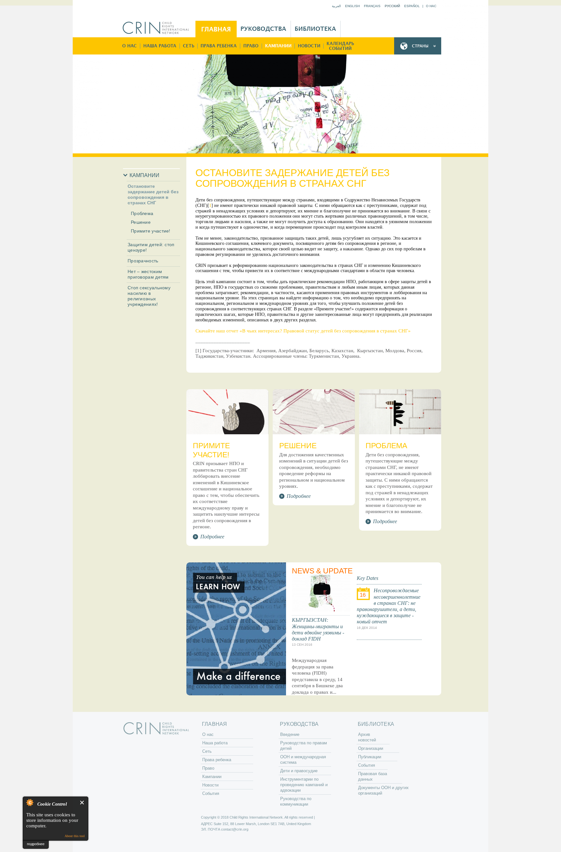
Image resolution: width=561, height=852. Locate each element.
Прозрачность (143, 260)
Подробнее (212, 536)
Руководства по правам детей (303, 745)
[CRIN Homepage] (158, 28)
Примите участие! (150, 231)
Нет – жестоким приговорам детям (148, 274)
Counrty (417, 45)
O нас (431, 6)
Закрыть (82, 802)
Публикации (369, 756)
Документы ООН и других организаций (383, 790)
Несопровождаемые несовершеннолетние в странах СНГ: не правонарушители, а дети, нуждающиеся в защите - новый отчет (388, 606)
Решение (141, 222)
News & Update (322, 571)
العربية (336, 6)
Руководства (264, 29)
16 (363, 595)
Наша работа (160, 45)
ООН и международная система (303, 759)
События (340, 45)
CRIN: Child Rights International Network (156, 728)
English (352, 6)
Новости (309, 45)
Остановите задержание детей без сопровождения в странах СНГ (153, 194)
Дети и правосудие (299, 770)
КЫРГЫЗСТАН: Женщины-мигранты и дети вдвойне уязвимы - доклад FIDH (318, 629)
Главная (216, 29)
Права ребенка (219, 45)
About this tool (75, 836)
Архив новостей (367, 737)
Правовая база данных (372, 776)
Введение (289, 734)
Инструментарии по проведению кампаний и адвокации (304, 785)
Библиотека (315, 29)
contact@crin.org (234, 829)
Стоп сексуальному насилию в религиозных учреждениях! (149, 296)
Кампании (278, 45)
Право (251, 45)
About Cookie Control (29, 802)
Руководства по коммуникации (295, 801)
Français (372, 6)
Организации (370, 748)
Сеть (189, 45)
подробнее (35, 844)
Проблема (142, 213)
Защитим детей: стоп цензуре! (151, 247)
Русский (392, 6)
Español (412, 6)
